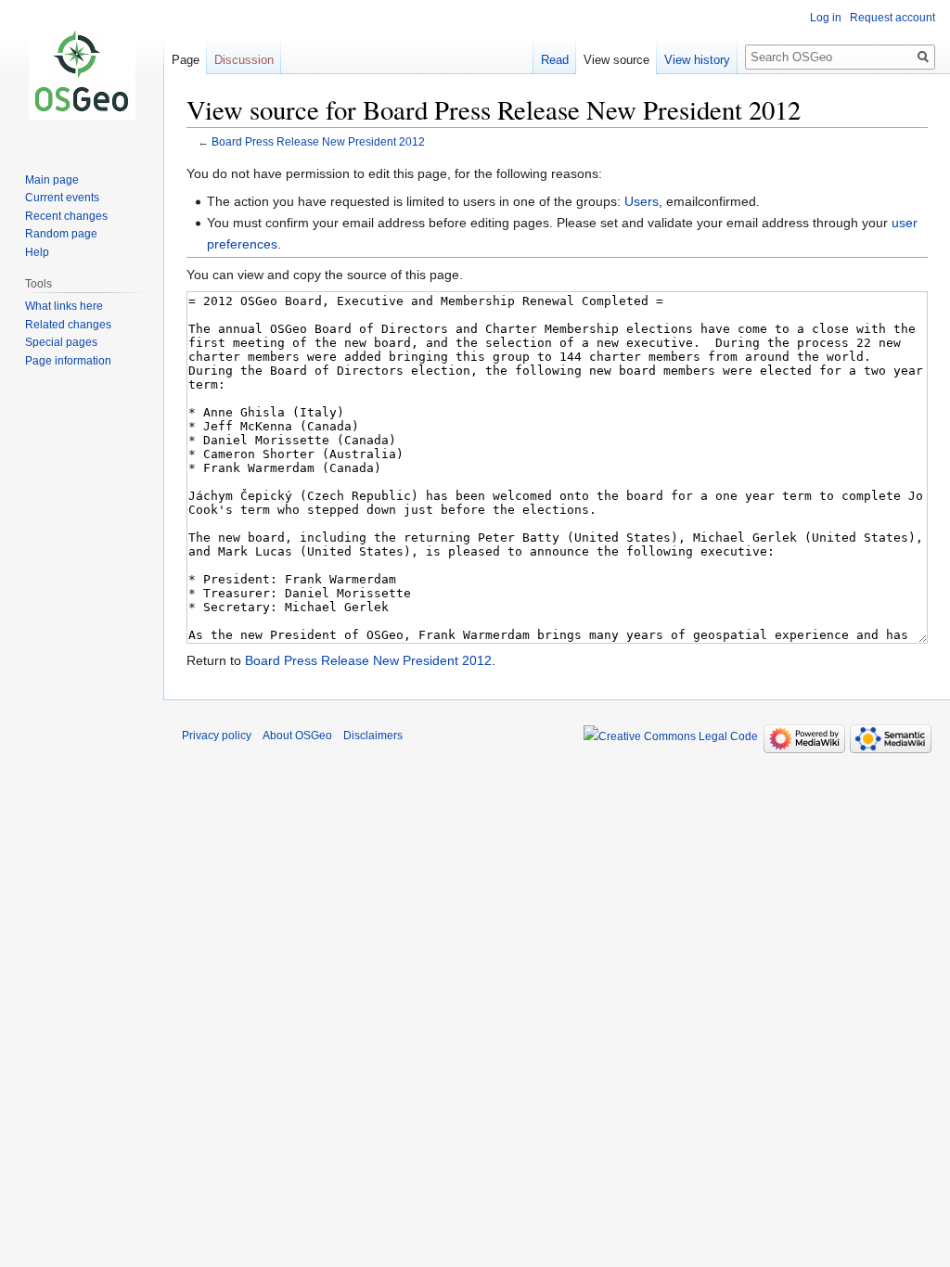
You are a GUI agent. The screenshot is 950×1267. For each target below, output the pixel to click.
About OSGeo (297, 735)
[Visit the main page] (81, 74)
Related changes (68, 324)
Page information (68, 360)
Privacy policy (216, 735)
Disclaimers (373, 735)
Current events (62, 197)
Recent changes (66, 216)
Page (185, 60)
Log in (825, 17)
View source (616, 60)
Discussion (244, 60)
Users (641, 201)
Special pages (61, 342)
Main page (52, 179)
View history (697, 60)
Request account (892, 17)
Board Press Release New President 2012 (318, 141)
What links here (64, 306)
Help (37, 252)
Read (555, 60)
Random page (61, 233)
